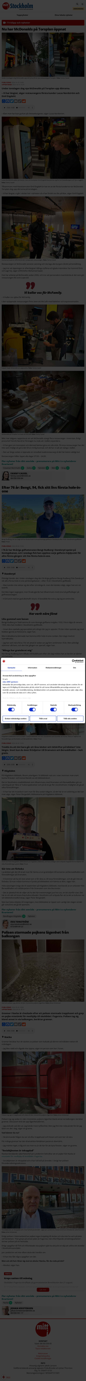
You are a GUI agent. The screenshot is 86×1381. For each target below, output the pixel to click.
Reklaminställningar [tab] (53, 668)
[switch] (32, 709)
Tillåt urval (43, 719)
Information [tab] (32, 668)
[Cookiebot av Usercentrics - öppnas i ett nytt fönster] (73, 661)
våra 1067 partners (10, 682)
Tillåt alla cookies (70, 719)
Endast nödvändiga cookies (16, 719)
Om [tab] (74, 668)
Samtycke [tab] (11, 668)
